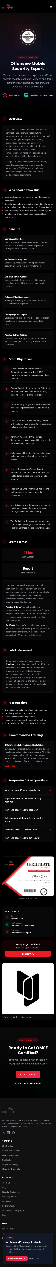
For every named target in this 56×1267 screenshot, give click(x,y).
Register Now (28, 954)
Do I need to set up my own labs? (21, 829)
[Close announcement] (49, 1236)
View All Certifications (28, 1083)
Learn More (10, 766)
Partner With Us (8, 1206)
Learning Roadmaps (10, 1155)
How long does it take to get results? (22, 838)
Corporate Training (10, 1164)
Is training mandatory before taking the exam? (24, 820)
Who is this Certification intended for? (23, 790)
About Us (6, 1183)
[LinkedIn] (8, 1132)
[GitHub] (13, 1132)
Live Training (7, 1146)
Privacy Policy (8, 1229)
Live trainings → (36, 1258)
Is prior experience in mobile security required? (23, 800)
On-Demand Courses (11, 1151)
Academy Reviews (9, 1197)
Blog (4, 1187)
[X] (3, 1132)
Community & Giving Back (13, 1210)
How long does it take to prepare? (21, 810)
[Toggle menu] (51, 6)
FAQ (4, 1215)
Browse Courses (15, 1258)
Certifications (7, 1160)
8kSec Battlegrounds (11, 1169)
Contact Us (7, 1201)
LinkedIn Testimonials (11, 1192)
